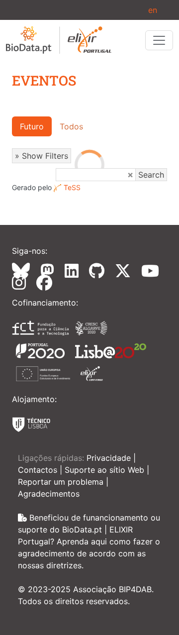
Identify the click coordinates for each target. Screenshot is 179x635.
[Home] (58, 40)
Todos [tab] (71, 126)
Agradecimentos (49, 494)
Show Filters (45, 156)
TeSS (72, 187)
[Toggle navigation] (159, 40)
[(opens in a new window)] (25, 271)
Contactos (39, 470)
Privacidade (110, 458)
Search (151, 175)
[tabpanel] (89, 164)
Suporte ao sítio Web (106, 470)
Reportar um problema (62, 482)
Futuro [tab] (32, 126)
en (152, 10)
